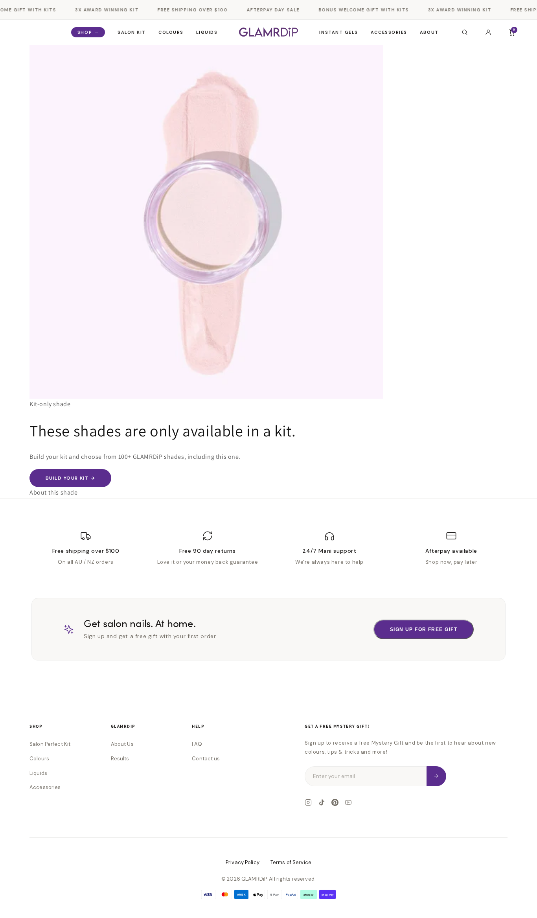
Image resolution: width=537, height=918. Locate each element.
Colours (171, 32)
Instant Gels (338, 32)
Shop (84, 32)
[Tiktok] (321, 802)
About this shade (53, 492)
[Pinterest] (334, 802)
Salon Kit (132, 32)
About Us (122, 744)
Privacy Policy (242, 862)
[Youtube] (348, 802)
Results (120, 758)
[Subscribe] (436, 776)
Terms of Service (290, 862)
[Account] (488, 32)
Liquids (207, 32)
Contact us (206, 758)
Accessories (389, 32)
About (429, 32)
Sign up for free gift (423, 629)
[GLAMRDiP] (268, 32)
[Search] (465, 32)
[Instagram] (308, 802)
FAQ (197, 744)
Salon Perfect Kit (49, 744)
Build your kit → (70, 478)
